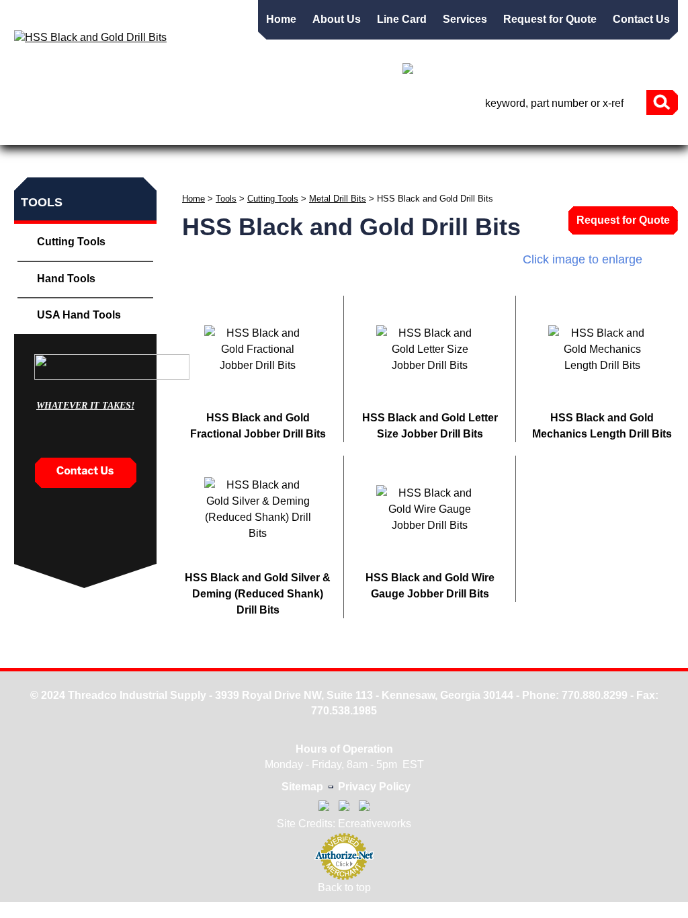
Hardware (601, 138)
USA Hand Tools (79, 315)
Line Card (402, 19)
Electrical (523, 138)
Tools (150, 138)
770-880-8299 (620, 71)
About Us (336, 19)
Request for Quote (550, 19)
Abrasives (211, 138)
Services (465, 19)
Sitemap (302, 786)
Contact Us (641, 19)
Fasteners (87, 138)
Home (281, 19)
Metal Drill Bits (337, 199)
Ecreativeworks (374, 823)
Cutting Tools (272, 199)
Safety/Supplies (364, 138)
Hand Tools (66, 278)
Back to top (344, 887)
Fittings (279, 138)
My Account (530, 70)
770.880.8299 (595, 695)
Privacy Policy (374, 786)
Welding (451, 138)
